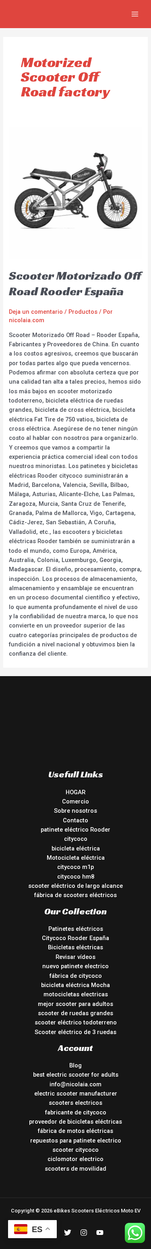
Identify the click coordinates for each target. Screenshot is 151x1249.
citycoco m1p (75, 867)
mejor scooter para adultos (75, 1004)
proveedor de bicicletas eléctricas (75, 1121)
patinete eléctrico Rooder (75, 829)
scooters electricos (75, 1102)
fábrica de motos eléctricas (75, 1131)
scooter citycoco (75, 1149)
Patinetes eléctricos (75, 928)
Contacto (75, 820)
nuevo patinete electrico (75, 966)
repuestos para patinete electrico (75, 1140)
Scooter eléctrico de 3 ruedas (75, 1032)
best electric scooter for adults (75, 1074)
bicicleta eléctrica (76, 848)
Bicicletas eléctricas (75, 947)
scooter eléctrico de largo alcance (75, 885)
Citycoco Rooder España (75, 938)
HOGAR (75, 792)
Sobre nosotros (75, 810)
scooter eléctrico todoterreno (76, 1022)
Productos (82, 311)
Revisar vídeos (75, 957)
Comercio (75, 801)
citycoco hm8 (75, 876)
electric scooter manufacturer (75, 1093)
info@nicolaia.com (75, 1084)
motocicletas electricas (75, 994)
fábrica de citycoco (76, 975)
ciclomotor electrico (75, 1159)
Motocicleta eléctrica (76, 857)
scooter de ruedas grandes (75, 1013)
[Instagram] (83, 1232)
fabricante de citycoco (75, 1112)
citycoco (75, 838)
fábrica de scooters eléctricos (75, 895)
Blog (75, 1065)
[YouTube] (99, 1232)
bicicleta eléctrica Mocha (75, 985)
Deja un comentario (36, 311)
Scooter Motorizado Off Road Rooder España (75, 283)
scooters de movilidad (75, 1168)
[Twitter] (67, 1232)
